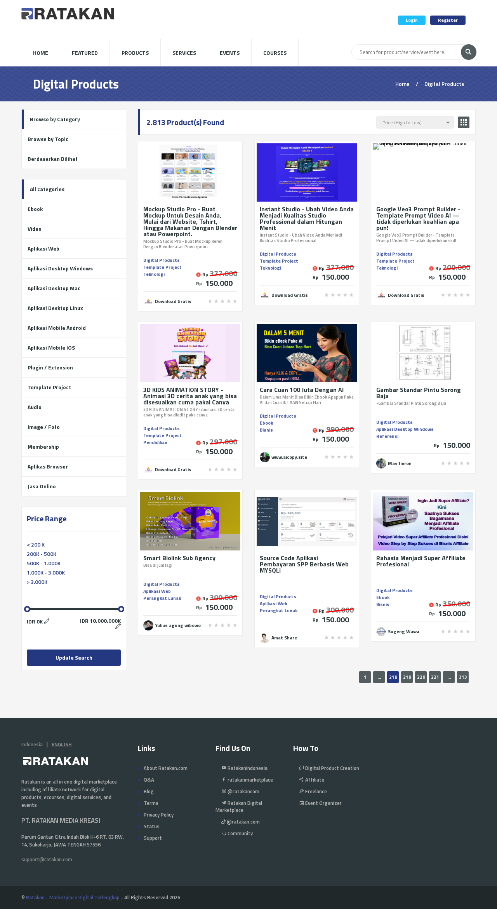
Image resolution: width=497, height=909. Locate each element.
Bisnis (266, 430)
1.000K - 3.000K (46, 572)
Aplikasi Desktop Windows (405, 429)
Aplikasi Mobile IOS (51, 347)
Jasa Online (42, 486)
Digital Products (161, 260)
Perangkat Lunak (162, 598)
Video (35, 229)
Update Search (74, 657)
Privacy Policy (159, 814)
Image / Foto (44, 427)
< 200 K (36, 544)
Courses (275, 53)
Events (230, 53)
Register (448, 20)
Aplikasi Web (157, 591)
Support (153, 838)
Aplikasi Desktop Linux (55, 308)
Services (184, 53)
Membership (43, 446)
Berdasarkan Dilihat (53, 159)
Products (135, 53)
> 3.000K (37, 582)
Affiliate (314, 780)
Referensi (387, 436)
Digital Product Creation (331, 768)
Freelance (315, 791)
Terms (151, 803)
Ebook (266, 423)
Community (239, 833)
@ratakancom (242, 791)
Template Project (162, 267)
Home (40, 53)
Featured (85, 53)
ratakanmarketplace (249, 780)
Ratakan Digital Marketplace (238, 806)
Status (152, 826)
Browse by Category (55, 119)
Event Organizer (323, 803)
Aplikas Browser (48, 466)
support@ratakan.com (46, 859)
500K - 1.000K (44, 563)
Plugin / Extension (50, 367)
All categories (47, 189)
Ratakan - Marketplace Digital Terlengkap (73, 897)
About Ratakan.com (166, 768)
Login (412, 20)
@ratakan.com (243, 821)
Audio (35, 407)
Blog (149, 791)
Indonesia (32, 744)
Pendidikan (155, 442)
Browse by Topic (48, 139)
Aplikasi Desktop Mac (54, 288)
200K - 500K (41, 554)
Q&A (149, 780)
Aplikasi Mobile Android (57, 328)
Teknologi (154, 274)
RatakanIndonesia (247, 768)
